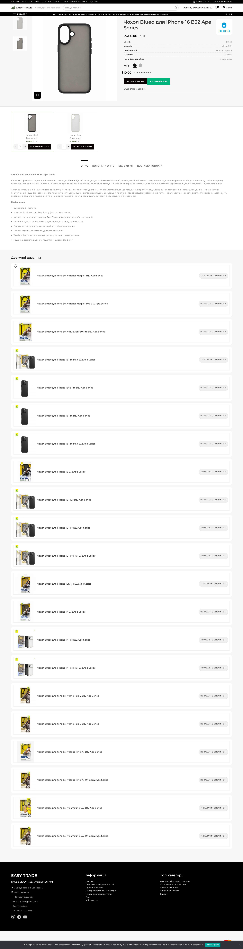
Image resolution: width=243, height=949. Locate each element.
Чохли (68, 14)
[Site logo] (21, 7)
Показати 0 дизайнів (212, 303)
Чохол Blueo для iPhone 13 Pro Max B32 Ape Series (66, 443)
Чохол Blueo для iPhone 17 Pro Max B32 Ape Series (66, 667)
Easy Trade (58, 14)
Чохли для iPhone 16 (118, 14)
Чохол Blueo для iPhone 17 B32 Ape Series (61, 611)
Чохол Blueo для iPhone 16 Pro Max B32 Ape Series (66, 555)
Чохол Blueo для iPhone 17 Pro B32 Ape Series (63, 639)
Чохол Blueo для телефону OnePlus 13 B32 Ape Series (68, 724)
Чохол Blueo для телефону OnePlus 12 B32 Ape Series (68, 696)
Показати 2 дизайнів (212, 472)
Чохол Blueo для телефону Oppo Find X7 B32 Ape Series (69, 752)
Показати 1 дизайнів (212, 275)
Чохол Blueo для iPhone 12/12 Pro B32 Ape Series (65, 387)
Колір (127, 65)
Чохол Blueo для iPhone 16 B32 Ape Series (61, 471)
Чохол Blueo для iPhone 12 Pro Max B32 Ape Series (66, 359)
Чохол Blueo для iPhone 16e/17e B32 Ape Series (64, 583)
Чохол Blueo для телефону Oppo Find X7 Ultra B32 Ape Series (72, 780)
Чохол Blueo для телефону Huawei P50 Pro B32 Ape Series (71, 331)
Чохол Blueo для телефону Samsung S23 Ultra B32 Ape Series (72, 836)
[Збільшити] (37, 95)
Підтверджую (212, 945)
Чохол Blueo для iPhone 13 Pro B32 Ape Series (63, 415)
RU (226, 14)
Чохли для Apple (81, 14)
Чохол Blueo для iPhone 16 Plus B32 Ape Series (64, 499)
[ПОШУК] (176, 8)
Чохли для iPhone (98, 14)
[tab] (84, 164)
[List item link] (47, 892)
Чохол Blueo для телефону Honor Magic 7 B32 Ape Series (70, 275)
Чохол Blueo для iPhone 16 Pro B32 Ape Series (63, 527)
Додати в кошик (135, 81)
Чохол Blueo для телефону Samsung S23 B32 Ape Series (69, 808)
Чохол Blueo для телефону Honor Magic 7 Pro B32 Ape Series (72, 303)
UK (230, 14)
